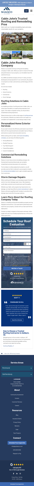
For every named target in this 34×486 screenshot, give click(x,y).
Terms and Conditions (24, 265)
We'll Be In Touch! (17, 268)
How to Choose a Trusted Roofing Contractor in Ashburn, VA (16, 333)
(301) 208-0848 (17, 450)
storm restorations (23, 189)
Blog (17, 415)
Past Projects (17, 433)
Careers (17, 405)
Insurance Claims (17, 418)
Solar (17, 429)
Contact (17, 398)
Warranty (17, 426)
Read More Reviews (17, 320)
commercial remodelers (9, 171)
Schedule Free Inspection (17, 484)
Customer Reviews (17, 402)
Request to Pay (17, 453)
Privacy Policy (15, 265)
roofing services (28, 115)
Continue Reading (7, 346)
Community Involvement (17, 394)
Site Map (20, 477)
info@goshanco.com (17, 446)
